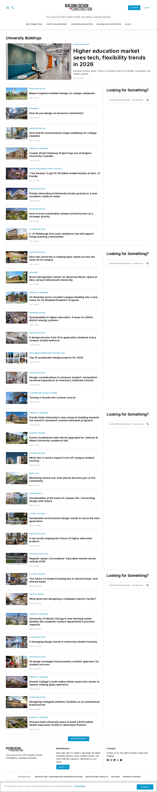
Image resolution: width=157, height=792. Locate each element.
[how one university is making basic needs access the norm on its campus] (16, 257)
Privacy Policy (79, 786)
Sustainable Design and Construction (47, 353)
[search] (12, 8)
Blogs (128, 24)
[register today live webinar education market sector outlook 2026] (16, 559)
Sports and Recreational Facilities (45, 169)
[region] (78, 787)
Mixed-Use (33, 473)
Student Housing (37, 229)
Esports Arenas (36, 594)
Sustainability (36, 493)
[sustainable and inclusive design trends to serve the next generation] (16, 518)
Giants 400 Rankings (57, 24)
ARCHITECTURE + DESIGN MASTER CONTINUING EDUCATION (59, 777)
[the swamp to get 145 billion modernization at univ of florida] (16, 174)
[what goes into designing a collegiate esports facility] (16, 599)
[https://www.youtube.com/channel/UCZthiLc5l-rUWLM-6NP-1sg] (121, 760)
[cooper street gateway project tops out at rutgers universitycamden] (16, 153)
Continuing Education (82, 24)
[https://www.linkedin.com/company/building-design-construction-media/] (114, 760)
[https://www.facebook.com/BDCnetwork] (108, 760)
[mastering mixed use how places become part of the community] (16, 478)
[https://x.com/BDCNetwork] (118, 760)
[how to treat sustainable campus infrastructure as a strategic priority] (16, 214)
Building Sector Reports (109, 24)
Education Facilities (38, 554)
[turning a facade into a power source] (16, 398)
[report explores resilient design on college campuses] (16, 94)
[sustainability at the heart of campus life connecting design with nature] (16, 498)
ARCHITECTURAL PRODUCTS (96, 777)
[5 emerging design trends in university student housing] (16, 642)
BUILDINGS (115, 777)
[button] (8, 8)
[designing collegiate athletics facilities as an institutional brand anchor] (16, 702)
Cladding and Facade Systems (43, 393)
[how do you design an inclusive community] (16, 113)
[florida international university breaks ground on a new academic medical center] (16, 194)
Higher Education (81, 44)
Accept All (145, 787)
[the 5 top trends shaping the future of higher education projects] (16, 539)
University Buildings (38, 148)
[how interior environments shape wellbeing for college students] (16, 133)
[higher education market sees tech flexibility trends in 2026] (38, 61)
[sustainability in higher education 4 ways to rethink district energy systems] (16, 318)
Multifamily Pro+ (34, 24)
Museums (33, 272)
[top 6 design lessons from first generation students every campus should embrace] (16, 338)
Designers (33, 108)
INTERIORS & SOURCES (132, 777)
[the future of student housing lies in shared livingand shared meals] (16, 579)
